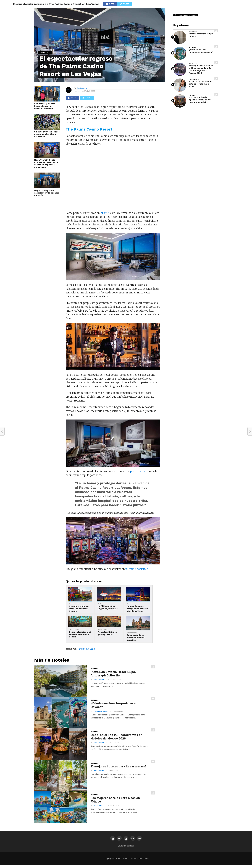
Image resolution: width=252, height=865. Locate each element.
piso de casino (138, 471)
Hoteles (81, 649)
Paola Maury (99, 680)
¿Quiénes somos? (126, 846)
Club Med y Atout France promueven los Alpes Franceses (47, 134)
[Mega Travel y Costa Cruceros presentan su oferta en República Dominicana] (47, 157)
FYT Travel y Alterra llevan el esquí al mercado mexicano (44, 106)
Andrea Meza (99, 806)
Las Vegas (90, 649)
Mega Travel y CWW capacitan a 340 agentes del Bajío (46, 193)
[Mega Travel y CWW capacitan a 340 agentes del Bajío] (47, 187)
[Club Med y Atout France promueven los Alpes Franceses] (47, 128)
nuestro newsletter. (136, 568)
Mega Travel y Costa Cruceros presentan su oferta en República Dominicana (46, 163)
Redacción (82, 88)
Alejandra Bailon (101, 711)
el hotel (105, 213)
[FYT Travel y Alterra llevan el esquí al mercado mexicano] (47, 100)
